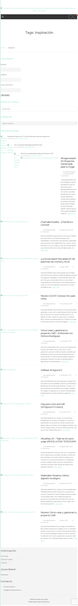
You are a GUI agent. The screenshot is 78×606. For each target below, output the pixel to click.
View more (71, 213)
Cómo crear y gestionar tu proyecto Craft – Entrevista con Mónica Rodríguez (57, 333)
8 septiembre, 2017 (66, 483)
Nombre (3, 64)
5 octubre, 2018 (68, 174)
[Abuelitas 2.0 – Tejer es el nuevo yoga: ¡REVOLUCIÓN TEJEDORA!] (20, 450)
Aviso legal (4, 556)
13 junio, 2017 (63, 520)
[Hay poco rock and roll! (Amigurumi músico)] (20, 415)
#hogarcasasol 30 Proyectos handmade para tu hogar (68, 162)
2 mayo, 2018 (64, 267)
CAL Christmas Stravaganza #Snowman (28, 145)
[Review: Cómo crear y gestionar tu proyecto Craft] (20, 523)
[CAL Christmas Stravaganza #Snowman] (10, 149)
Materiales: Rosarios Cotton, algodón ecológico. (55, 477)
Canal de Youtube (6, 559)
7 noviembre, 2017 (65, 341)
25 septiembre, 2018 (66, 230)
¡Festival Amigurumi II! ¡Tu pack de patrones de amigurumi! (28, 136)
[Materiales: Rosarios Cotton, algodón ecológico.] (20, 486)
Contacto (4, 563)
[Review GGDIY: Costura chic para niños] (20, 307)
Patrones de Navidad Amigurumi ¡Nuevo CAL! (37, 153)
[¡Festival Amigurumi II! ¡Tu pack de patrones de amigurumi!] (3, 145)
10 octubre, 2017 (65, 412)
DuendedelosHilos (21, 138)
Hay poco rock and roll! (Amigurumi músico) (53, 405)
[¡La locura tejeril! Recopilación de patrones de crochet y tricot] (20, 270)
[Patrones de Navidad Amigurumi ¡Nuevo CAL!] (17, 161)
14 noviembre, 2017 (66, 304)
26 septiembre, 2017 (66, 446)
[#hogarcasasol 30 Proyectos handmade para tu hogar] (40, 169)
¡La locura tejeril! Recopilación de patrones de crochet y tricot (58, 260)
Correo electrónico (7, 85)
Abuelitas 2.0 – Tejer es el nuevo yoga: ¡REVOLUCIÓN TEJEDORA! (58, 440)
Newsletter (4, 575)
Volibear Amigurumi (51, 370)
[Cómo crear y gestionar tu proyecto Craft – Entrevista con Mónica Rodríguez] (20, 341)
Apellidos (4, 75)
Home (3, 48)
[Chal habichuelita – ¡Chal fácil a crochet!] (20, 233)
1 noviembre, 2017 (65, 375)
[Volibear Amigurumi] (20, 381)
